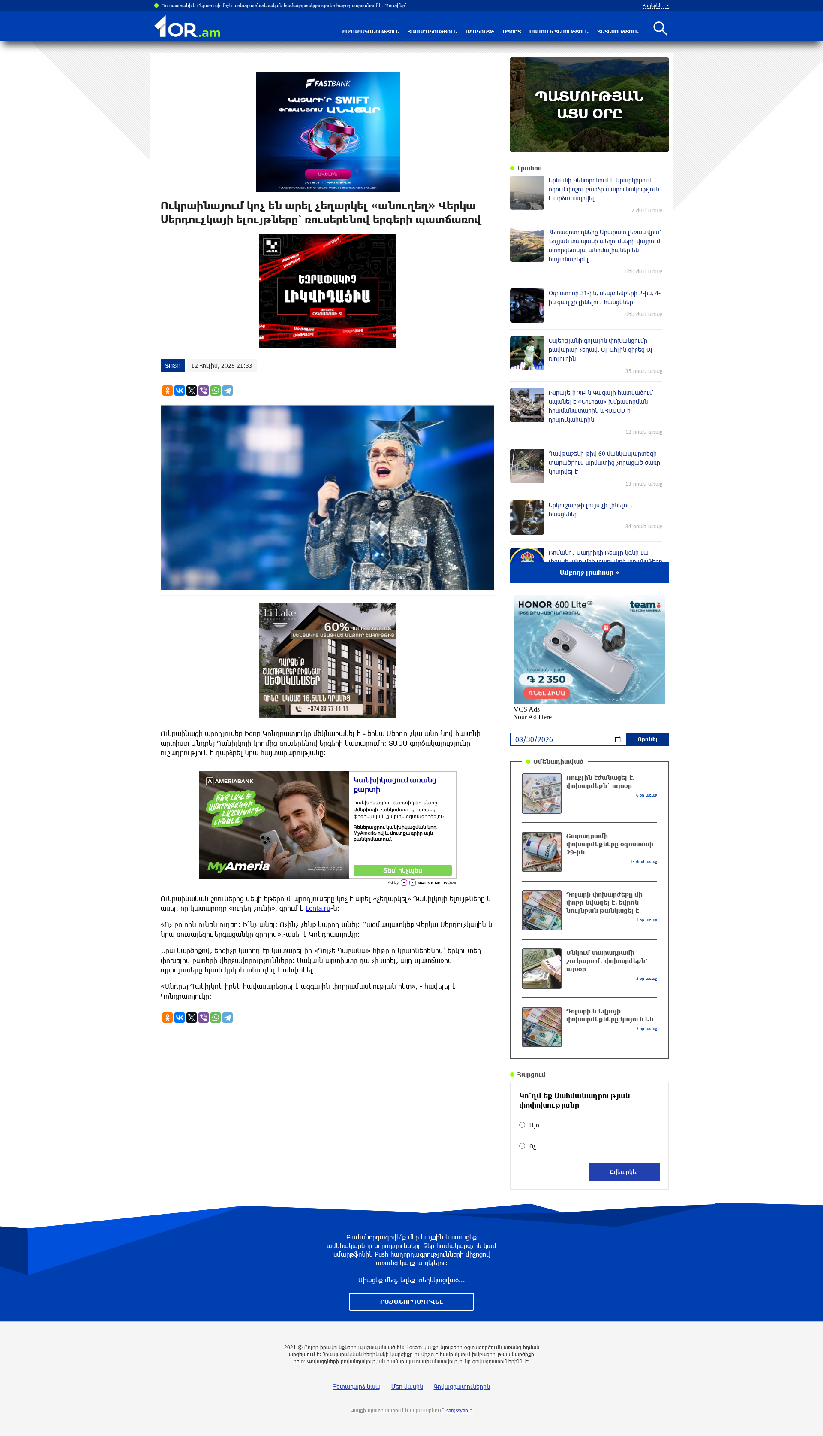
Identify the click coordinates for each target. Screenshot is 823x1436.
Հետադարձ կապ (357, 1386)
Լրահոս (529, 168)
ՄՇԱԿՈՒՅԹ (480, 31)
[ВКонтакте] (179, 390)
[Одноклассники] (167, 390)
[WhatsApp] (215, 390)
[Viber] (203, 390)
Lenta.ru (318, 908)
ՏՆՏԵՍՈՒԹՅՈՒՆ (618, 31)
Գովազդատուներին (462, 1386)
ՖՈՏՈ (172, 365)
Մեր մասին (407, 1386)
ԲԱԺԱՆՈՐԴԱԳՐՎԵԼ (411, 1301)
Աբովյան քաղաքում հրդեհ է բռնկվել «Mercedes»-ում (221, 5)
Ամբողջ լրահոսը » (589, 572)
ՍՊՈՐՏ (512, 31)
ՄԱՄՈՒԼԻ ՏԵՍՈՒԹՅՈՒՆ (559, 31)
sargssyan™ (459, 1410)
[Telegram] (227, 390)
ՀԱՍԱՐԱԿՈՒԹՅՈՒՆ (432, 31)
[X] (191, 390)
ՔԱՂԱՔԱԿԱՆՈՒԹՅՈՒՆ (370, 31)
